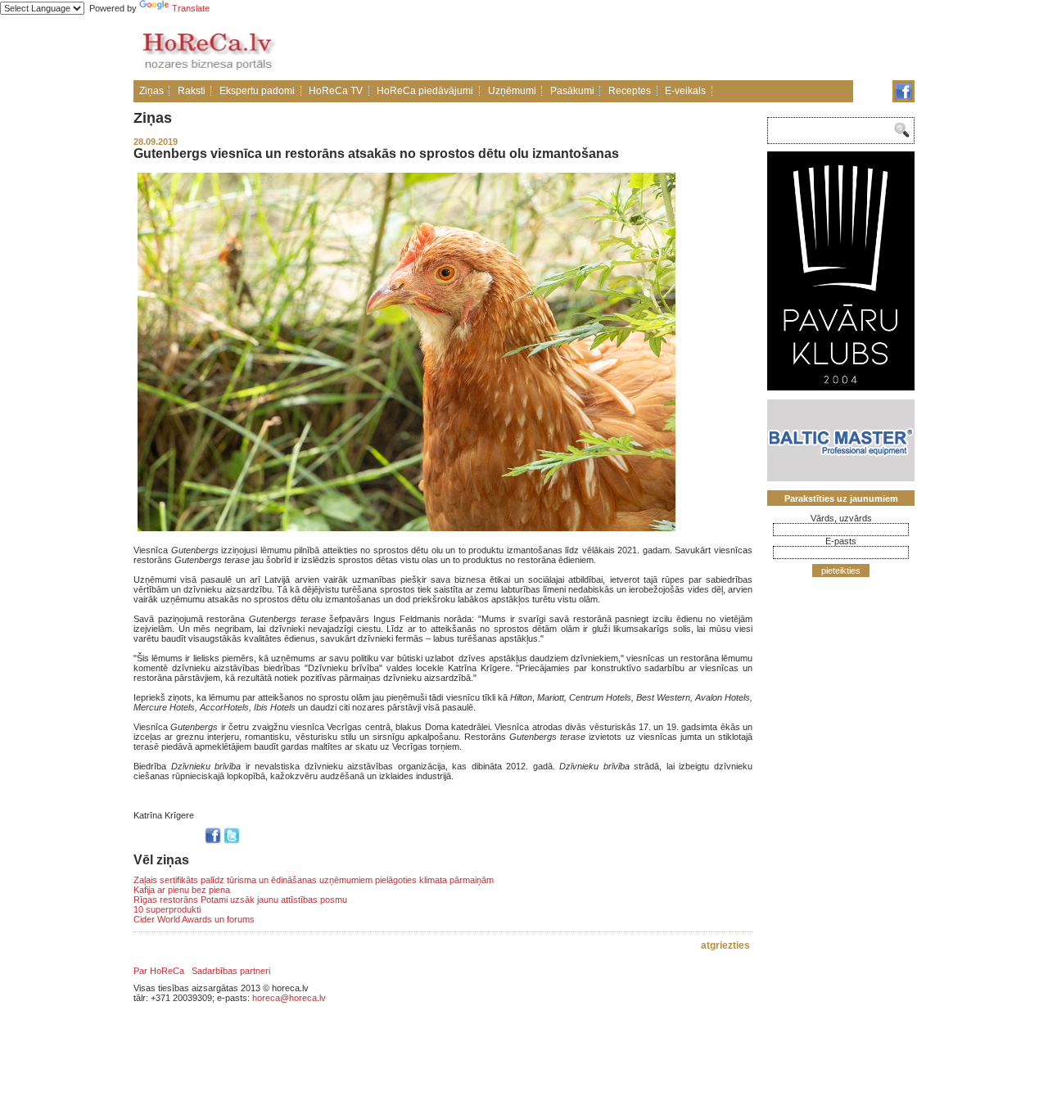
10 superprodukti (167, 909)
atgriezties (725, 945)
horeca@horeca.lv (289, 998)
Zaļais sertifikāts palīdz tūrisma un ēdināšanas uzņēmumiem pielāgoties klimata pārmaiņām (313, 880)
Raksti (192, 91)
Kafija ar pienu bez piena (181, 890)
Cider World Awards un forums (194, 919)
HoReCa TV (336, 91)
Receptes (629, 91)
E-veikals (685, 91)
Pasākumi (572, 91)
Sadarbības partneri (231, 971)
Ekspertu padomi (257, 91)
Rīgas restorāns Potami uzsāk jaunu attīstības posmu (240, 899)
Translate (191, 8)
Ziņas (151, 91)
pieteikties (841, 570)
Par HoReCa (158, 971)
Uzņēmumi (512, 91)
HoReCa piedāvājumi (425, 91)
